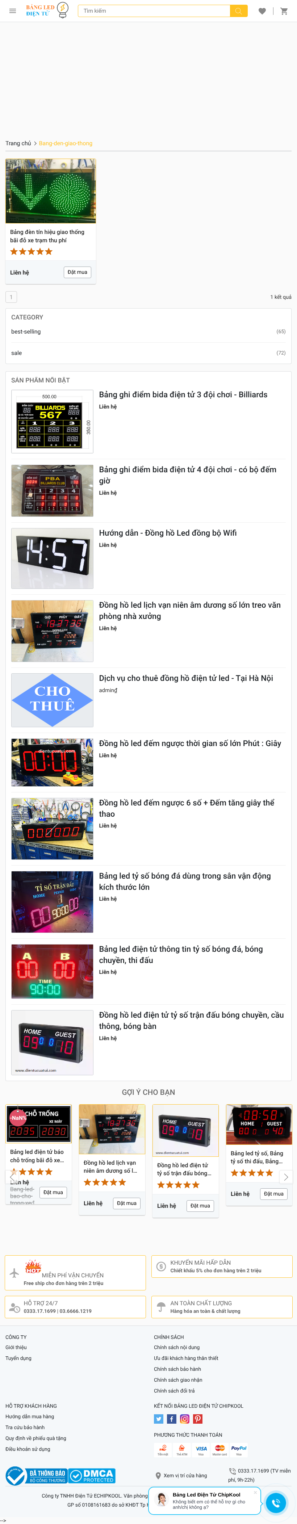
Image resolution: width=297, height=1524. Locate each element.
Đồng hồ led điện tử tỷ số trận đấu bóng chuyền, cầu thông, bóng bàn (191, 1021)
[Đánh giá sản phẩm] (50, 251)
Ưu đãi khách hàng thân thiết (186, 1358)
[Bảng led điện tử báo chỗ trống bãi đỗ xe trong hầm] (38, 1123)
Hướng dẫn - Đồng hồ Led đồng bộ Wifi (168, 533)
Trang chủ (18, 143)
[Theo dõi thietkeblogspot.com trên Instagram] (186, 1419)
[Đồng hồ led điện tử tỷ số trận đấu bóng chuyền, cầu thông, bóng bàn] (52, 1042)
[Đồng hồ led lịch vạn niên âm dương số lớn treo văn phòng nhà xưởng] (52, 631)
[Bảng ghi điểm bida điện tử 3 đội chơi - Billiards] (52, 421)
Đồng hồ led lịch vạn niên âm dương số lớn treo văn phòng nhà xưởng (190, 611)
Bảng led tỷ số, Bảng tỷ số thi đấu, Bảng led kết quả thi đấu (257, 1158)
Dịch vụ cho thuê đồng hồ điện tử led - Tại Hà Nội (186, 678)
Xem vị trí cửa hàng (185, 1476)
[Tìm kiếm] (238, 11)
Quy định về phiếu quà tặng (35, 1438)
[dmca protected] (92, 1475)
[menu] (12, 11)
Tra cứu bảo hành (25, 1428)
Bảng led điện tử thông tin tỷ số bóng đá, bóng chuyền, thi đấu (181, 955)
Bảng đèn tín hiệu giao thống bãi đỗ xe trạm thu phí (47, 236)
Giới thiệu (16, 1348)
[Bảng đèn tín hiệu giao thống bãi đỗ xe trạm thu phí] (50, 191)
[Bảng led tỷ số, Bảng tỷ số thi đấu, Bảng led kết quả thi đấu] (259, 1124)
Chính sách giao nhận (178, 1380)
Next (286, 1177)
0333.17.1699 (40, 1311)
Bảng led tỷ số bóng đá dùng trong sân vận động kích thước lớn (185, 882)
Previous (11, 1177)
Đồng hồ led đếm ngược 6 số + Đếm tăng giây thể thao (186, 809)
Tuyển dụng (18, 1358)
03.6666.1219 (75, 1311)
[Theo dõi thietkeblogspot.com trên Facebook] (173, 1419)
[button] (262, 11)
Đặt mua (77, 272)
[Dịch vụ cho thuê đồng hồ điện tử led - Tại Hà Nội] (52, 700)
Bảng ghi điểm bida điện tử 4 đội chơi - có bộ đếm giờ (187, 475)
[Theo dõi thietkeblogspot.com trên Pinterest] (199, 1419)
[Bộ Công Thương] (36, 1476)
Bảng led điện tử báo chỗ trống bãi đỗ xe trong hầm (37, 1156)
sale (16, 352)
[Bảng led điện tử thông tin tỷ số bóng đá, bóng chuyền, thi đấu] (52, 971)
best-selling (26, 331)
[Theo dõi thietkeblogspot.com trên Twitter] (160, 1419)
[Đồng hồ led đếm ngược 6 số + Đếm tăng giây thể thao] (52, 829)
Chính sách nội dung (177, 1348)
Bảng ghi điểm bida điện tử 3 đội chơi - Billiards (183, 394)
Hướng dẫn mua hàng (29, 1417)
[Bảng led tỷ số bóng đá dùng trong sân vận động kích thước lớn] (52, 902)
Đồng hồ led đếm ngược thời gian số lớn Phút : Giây (190, 743)
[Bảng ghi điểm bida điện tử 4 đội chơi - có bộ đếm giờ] (52, 491)
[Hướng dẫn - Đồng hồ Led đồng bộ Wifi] (52, 558)
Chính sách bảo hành (177, 1369)
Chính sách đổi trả (174, 1391)
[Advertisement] (148, 76)
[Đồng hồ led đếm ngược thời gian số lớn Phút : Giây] (52, 762)
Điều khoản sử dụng (27, 1449)
